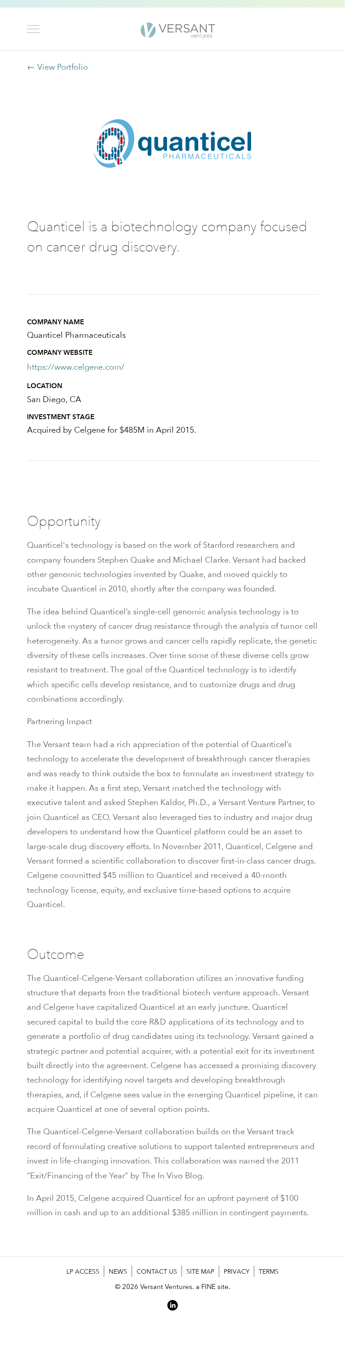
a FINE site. (213, 1286)
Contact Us (157, 1271)
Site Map (200, 1271)
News (118, 1271)
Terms (269, 1271)
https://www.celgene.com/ (75, 366)
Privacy (236, 1271)
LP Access (82, 1271)
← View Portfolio (57, 67)
